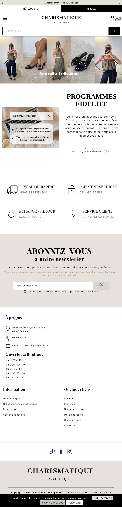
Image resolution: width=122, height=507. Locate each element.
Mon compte (9, 409)
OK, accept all (103, 498)
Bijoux (91, 8)
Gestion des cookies (14, 415)
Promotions (70, 404)
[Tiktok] (52, 451)
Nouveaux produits (74, 409)
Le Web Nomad (102, 492)
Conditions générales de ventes (20, 404)
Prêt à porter (30, 8)
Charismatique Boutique (44, 492)
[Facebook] (61, 451)
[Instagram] (69, 451)
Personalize (74, 502)
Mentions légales (12, 399)
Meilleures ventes (73, 415)
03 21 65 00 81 (19, 337)
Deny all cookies (53, 502)
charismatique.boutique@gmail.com (30, 345)
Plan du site (70, 425)
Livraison (69, 399)
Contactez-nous (72, 420)
